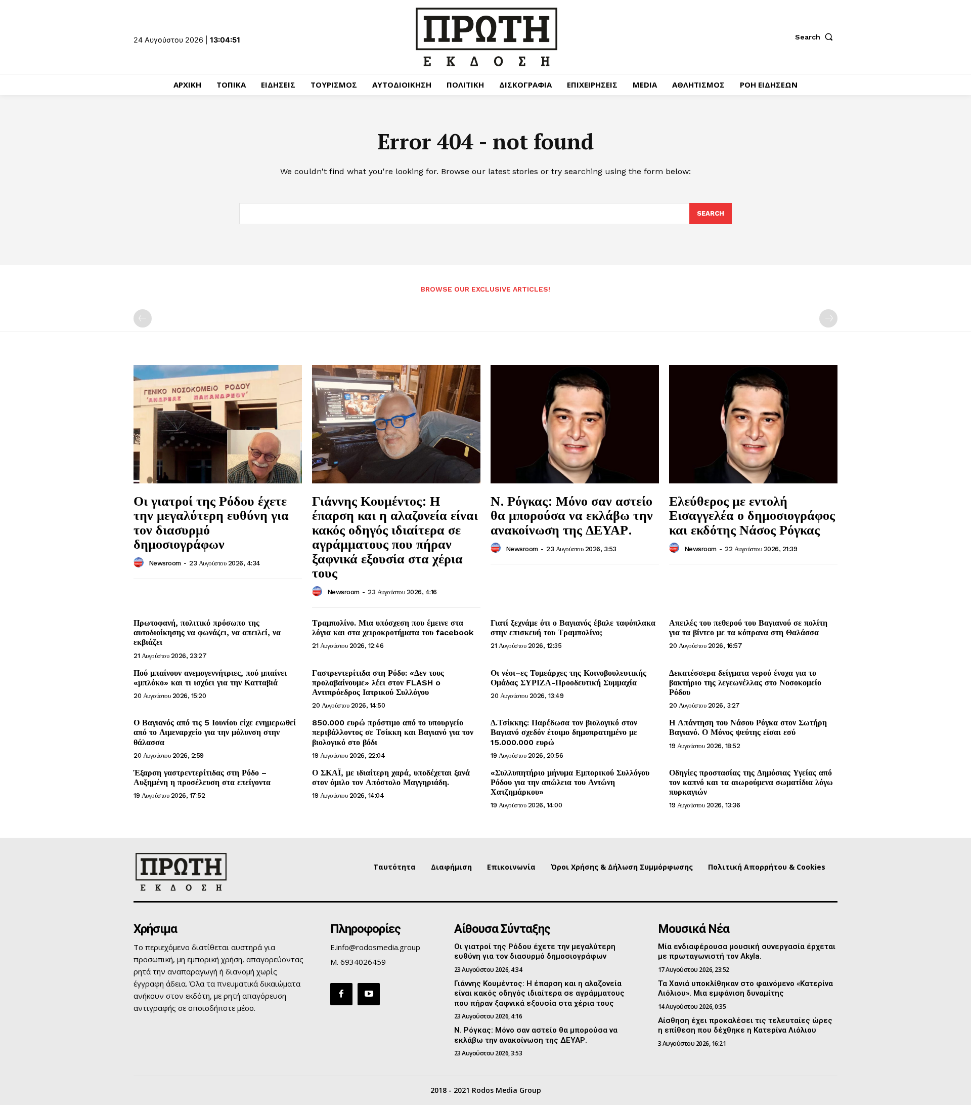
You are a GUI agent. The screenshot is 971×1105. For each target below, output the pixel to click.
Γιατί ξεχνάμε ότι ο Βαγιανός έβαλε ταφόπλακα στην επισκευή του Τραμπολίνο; (573, 627)
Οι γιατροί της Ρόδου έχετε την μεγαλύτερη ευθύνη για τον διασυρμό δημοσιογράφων (211, 522)
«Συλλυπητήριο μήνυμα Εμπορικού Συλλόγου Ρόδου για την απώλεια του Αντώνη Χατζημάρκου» (570, 782)
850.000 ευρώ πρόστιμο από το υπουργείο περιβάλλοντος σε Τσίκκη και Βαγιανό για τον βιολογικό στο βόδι (392, 732)
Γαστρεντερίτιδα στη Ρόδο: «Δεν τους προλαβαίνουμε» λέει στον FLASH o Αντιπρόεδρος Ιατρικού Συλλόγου (378, 682)
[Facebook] (341, 994)
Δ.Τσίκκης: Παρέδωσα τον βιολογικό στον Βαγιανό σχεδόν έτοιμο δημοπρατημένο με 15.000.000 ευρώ (564, 732)
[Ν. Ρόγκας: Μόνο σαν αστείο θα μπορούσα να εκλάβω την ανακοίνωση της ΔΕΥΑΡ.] (575, 424)
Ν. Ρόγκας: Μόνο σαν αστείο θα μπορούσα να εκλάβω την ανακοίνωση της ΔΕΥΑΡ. (572, 515)
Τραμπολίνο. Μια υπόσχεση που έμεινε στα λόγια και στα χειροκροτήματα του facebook (392, 627)
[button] (816, 37)
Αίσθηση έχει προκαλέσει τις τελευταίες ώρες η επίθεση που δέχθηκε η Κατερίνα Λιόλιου (745, 1025)
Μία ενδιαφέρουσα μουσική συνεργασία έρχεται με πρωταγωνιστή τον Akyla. (746, 951)
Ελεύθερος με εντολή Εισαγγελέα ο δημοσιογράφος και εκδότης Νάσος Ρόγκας (752, 515)
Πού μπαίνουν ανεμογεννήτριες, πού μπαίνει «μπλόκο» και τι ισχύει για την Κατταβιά (210, 677)
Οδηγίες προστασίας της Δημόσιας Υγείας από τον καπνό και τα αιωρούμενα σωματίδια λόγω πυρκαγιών (751, 782)
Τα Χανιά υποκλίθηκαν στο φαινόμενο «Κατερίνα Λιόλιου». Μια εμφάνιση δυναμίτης (745, 988)
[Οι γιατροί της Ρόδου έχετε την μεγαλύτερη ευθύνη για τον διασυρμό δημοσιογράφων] (218, 424)
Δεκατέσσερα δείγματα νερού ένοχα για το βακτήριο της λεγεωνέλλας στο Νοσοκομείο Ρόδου (745, 682)
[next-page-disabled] (828, 318)
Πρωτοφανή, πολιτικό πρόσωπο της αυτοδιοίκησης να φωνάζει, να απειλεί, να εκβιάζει (207, 632)
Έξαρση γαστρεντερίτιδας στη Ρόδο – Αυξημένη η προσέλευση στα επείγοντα (202, 777)
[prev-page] (143, 318)
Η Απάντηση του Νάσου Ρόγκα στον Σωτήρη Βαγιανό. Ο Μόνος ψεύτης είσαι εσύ (748, 727)
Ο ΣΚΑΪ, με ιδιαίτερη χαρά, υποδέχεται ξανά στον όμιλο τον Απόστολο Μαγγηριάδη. (391, 777)
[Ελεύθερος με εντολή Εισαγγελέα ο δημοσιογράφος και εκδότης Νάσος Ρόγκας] (753, 424)
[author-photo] (140, 562)
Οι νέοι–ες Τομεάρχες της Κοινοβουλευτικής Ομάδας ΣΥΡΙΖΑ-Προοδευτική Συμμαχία (568, 677)
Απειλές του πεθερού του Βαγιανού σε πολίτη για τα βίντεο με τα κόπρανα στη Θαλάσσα (748, 627)
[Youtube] (369, 994)
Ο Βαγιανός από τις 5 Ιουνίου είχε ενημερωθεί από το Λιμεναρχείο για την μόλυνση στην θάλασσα (215, 732)
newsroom (165, 563)
